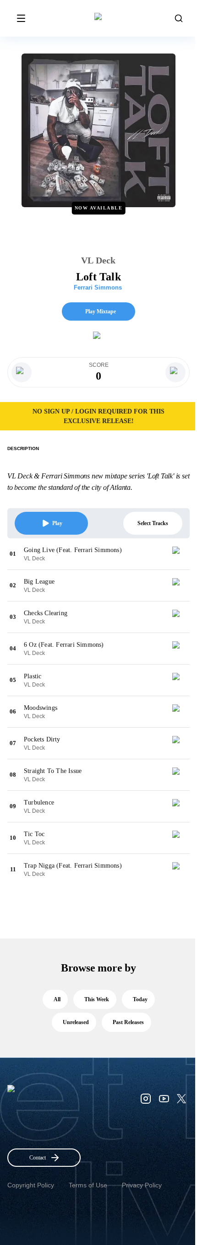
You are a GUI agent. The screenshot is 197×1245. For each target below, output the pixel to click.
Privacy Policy (142, 1185)
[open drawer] (21, 18)
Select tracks (152, 523)
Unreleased (76, 1022)
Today (140, 999)
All (57, 999)
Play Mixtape (100, 311)
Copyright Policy (30, 1185)
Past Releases (128, 1022)
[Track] (180, 554)
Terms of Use (88, 1185)
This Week (96, 999)
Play (57, 523)
